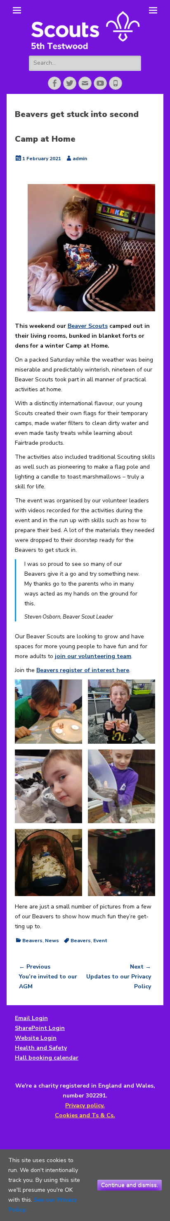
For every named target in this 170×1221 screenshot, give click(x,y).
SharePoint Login (40, 1028)
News (52, 940)
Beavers (32, 940)
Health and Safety (41, 1048)
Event (100, 940)
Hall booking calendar (46, 1058)
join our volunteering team (93, 656)
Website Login (36, 1038)
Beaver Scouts (88, 326)
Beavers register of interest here (82, 670)
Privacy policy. (85, 1105)
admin (80, 158)
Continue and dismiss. (129, 1185)
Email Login (31, 1018)
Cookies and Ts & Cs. (85, 1115)
